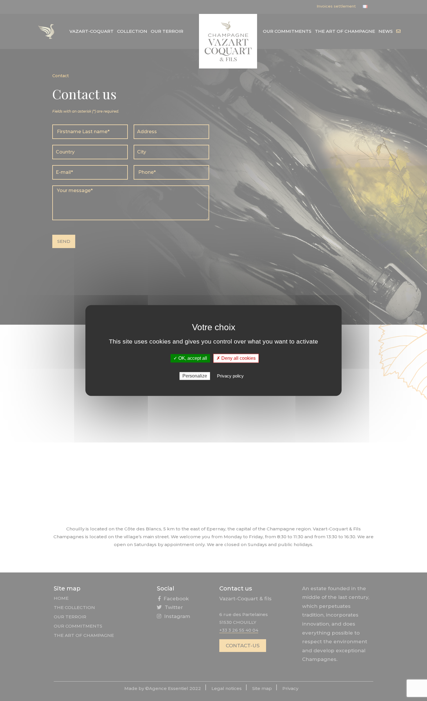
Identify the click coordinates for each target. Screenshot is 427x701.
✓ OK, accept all (190, 358)
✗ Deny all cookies (236, 358)
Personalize (194, 376)
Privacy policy (230, 376)
